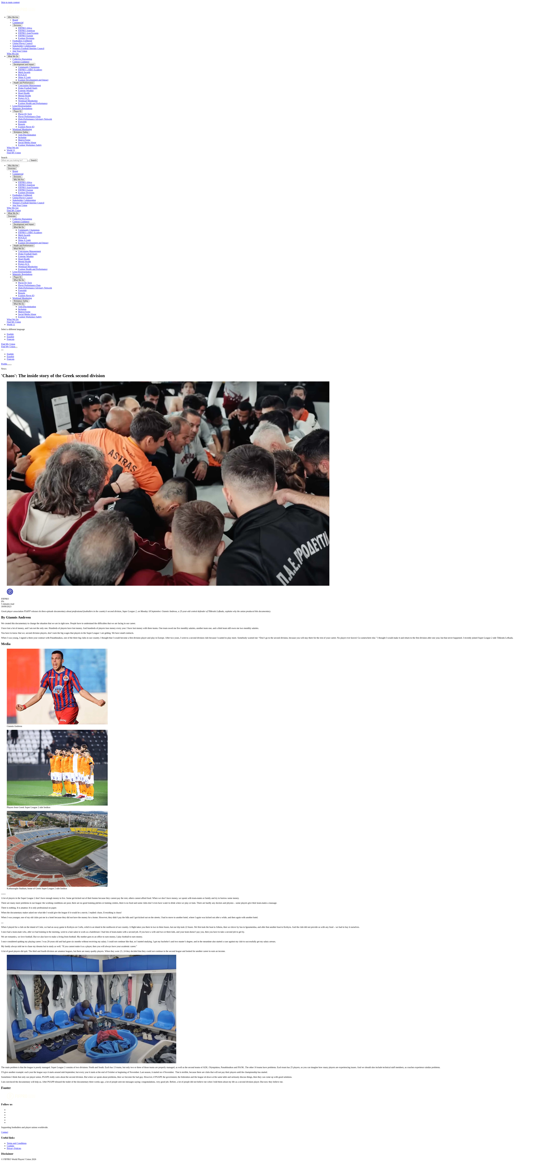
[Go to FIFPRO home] (272, 9)
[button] (272, 922)
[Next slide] (4, 894)
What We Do (13, 56)
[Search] (16, 347)
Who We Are (13, 17)
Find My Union (14, 152)
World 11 (11, 150)
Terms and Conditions (16, 1143)
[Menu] (8, 364)
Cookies (10, 1146)
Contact (4, 1132)
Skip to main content (10, 2)
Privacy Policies (14, 1148)
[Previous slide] (2, 894)
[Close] (10, 364)
